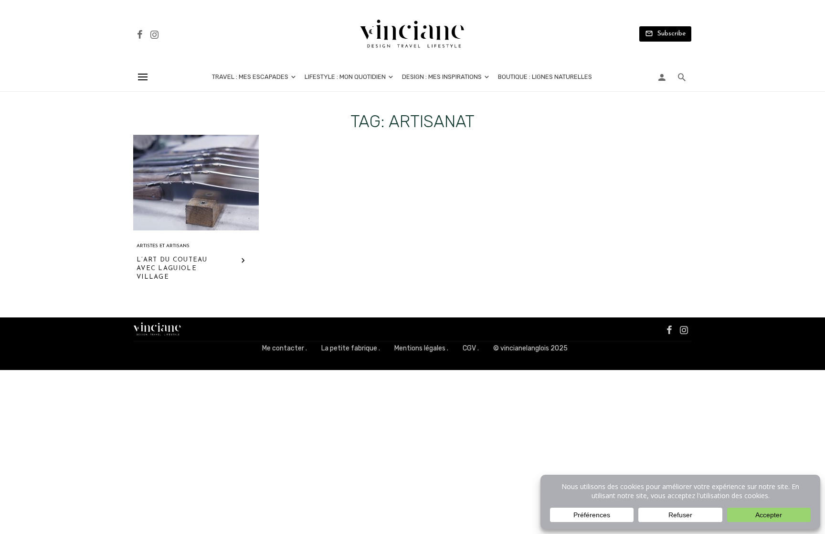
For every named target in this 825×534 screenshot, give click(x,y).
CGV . (471, 348)
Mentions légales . (421, 348)
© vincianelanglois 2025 (530, 348)
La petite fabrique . (350, 348)
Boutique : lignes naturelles (545, 76)
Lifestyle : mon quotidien (345, 76)
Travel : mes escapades (250, 76)
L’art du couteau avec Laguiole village (172, 268)
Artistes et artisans (163, 246)
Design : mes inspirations (442, 76)
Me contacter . (284, 348)
